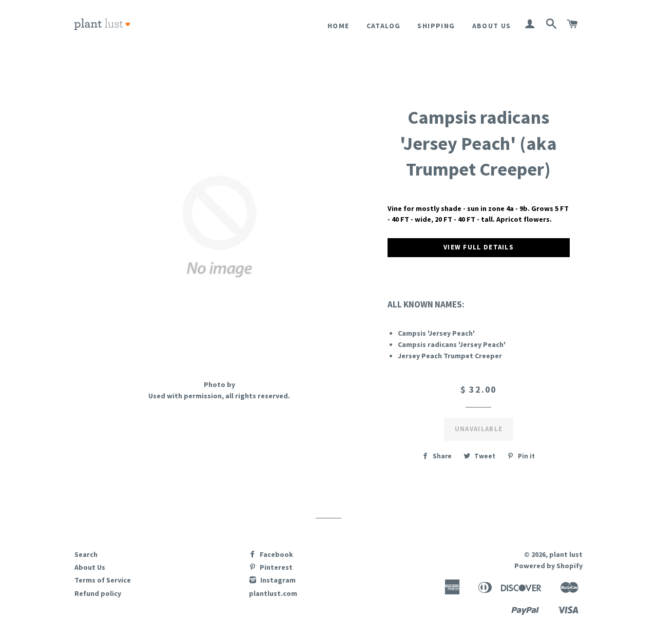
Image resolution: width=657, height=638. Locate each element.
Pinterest (275, 567)
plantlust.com (273, 593)
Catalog (383, 25)
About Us (491, 25)
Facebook (275, 554)
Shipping (436, 25)
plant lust (566, 554)
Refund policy (97, 593)
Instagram (277, 580)
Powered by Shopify (548, 565)
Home (338, 25)
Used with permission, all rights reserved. (219, 395)
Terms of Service (102, 580)
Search (86, 554)
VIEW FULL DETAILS (478, 247)
